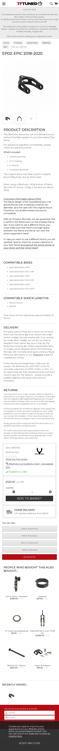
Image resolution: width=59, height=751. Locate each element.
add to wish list (29, 543)
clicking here (15, 736)
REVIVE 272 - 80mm (16, 665)
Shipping (38, 354)
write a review (29, 550)
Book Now (29, 557)
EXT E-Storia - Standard (16, 596)
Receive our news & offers (20, 709)
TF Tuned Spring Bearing (16, 631)
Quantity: (10, 488)
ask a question (29, 529)
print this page (29, 536)
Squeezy (42, 596)
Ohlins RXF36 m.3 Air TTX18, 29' (42, 632)
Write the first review (16, 459)
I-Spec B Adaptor (42, 665)
